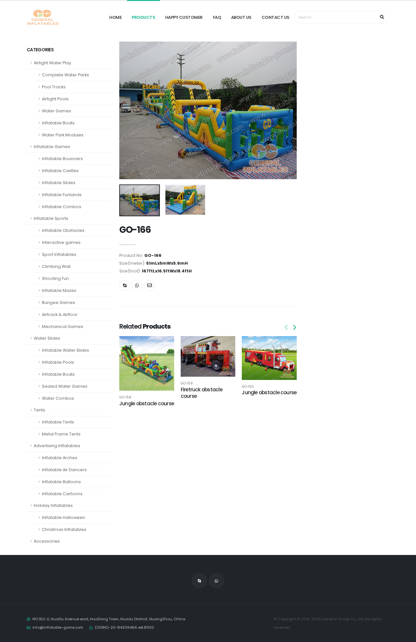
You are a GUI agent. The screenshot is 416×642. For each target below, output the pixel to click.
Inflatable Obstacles (63, 230)
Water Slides (47, 338)
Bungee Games (58, 302)
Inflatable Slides (58, 182)
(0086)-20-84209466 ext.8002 (124, 627)
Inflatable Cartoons (62, 494)
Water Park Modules (63, 135)
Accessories (47, 541)
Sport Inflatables (59, 254)
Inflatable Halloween (63, 517)
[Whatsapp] (137, 285)
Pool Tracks (54, 87)
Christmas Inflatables (64, 529)
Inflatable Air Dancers (64, 469)
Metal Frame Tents (61, 434)
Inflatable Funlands (62, 194)
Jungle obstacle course (146, 403)
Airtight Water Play (52, 63)
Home (115, 17)
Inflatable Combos (61, 206)
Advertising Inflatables (57, 445)
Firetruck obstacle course (201, 392)
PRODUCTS (143, 17)
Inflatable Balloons (61, 482)
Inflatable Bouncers (62, 158)
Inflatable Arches (59, 457)
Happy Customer (184, 17)
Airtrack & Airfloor (60, 314)
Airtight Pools (55, 99)
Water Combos (58, 398)
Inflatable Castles (60, 170)
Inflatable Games (52, 146)
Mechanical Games (62, 326)
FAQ (217, 17)
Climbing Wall (56, 266)
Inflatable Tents (58, 422)
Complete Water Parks (65, 75)
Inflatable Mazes (59, 290)
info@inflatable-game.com (57, 627)
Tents (39, 410)
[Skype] (124, 285)
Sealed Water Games (64, 386)
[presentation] (127, 110)
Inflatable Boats (58, 123)
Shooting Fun (55, 278)
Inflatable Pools (58, 362)
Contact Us (276, 17)
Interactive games (61, 242)
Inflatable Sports (51, 218)
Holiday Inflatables (53, 505)
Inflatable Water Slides (65, 350)
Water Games (56, 111)
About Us (241, 17)
